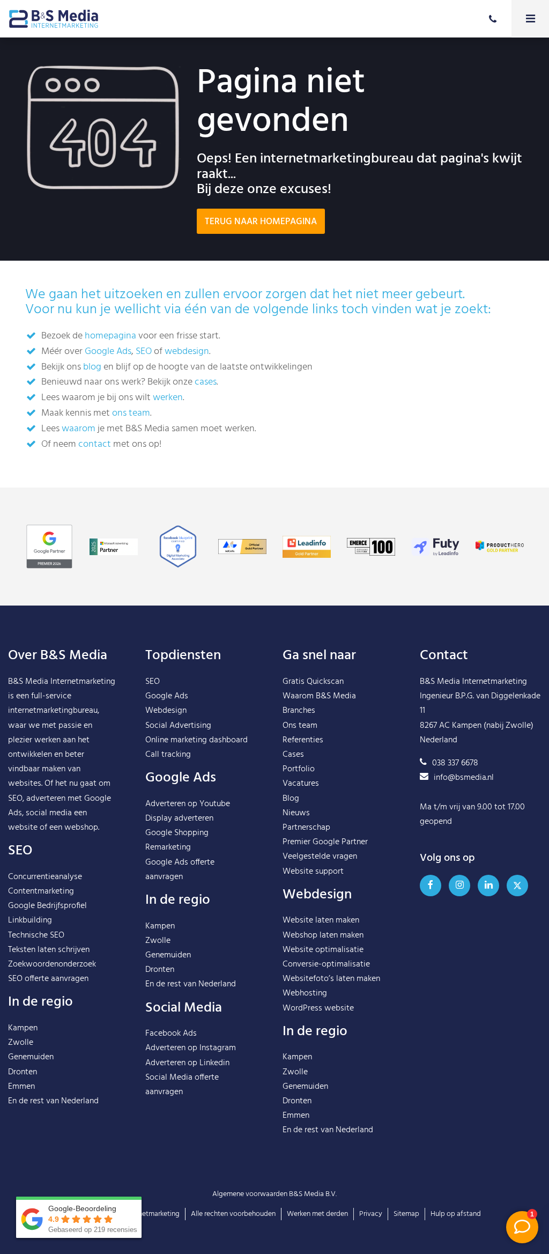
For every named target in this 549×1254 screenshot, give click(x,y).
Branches (299, 711)
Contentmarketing (41, 891)
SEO (144, 351)
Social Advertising (178, 726)
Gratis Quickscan (313, 682)
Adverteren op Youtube (187, 804)
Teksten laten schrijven (49, 950)
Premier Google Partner (325, 842)
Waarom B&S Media (319, 696)
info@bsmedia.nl (464, 778)
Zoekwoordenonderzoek (52, 964)
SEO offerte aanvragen (48, 979)
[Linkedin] (488, 885)
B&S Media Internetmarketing (61, 682)
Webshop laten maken (323, 935)
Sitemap (406, 1214)
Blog (291, 799)
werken (168, 397)
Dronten (22, 1072)
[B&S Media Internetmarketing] (53, 19)
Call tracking (168, 755)
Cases (293, 755)
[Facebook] (430, 885)
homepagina (110, 336)
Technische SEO (36, 935)
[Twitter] (517, 885)
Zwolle (20, 1043)
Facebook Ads (171, 1034)
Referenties (303, 740)
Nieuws (296, 813)
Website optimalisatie (323, 950)
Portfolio (299, 769)
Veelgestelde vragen (320, 857)
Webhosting (305, 993)
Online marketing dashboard (196, 740)
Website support (313, 872)
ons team (131, 413)
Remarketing (168, 847)
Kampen (23, 1028)
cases (206, 382)
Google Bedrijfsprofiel (47, 906)
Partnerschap (306, 828)
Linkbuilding (30, 920)
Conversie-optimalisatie (326, 964)
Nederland (80, 1101)
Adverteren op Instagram (190, 1048)
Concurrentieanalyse (45, 877)
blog (92, 367)
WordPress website (318, 1008)
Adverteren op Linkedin (187, 1063)
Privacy (370, 1214)
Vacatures (301, 784)
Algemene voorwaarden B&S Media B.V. (274, 1194)
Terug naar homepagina (261, 222)
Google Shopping (177, 833)
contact (94, 444)
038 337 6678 (455, 763)
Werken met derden (317, 1214)
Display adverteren (179, 818)
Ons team (300, 726)
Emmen (21, 1087)
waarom (78, 429)
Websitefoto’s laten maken (331, 979)
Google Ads (108, 351)
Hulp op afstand (456, 1214)
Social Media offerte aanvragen (182, 1085)
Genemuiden (31, 1057)
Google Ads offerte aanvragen (179, 869)
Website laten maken (321, 920)
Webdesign (166, 711)
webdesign (187, 351)
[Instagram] (459, 885)
